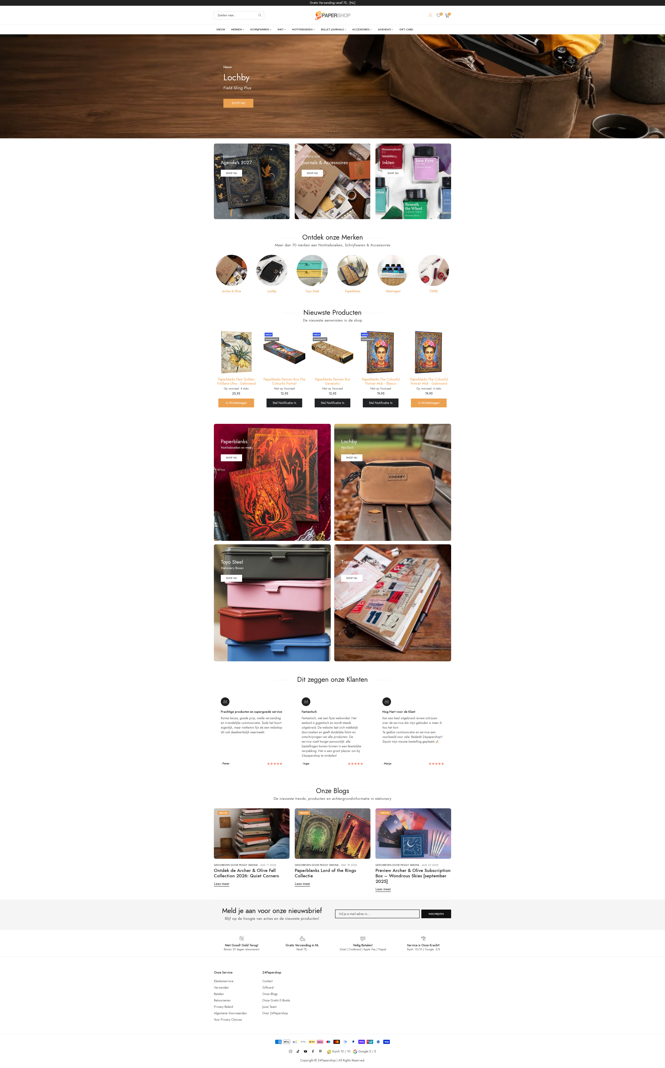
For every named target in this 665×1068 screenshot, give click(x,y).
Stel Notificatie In (236, 403)
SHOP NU (238, 103)
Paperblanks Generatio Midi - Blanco (428, 381)
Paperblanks (352, 291)
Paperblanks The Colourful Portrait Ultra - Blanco (333, 381)
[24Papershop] (332, 15)
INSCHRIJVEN (436, 914)
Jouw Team (269, 1007)
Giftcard (267, 987)
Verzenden (221, 987)
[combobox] (239, 15)
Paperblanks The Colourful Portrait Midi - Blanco (236, 381)
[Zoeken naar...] (260, 15)
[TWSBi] (433, 270)
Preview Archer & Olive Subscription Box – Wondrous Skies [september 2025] (413, 875)
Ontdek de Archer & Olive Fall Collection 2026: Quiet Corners (246, 873)
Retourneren (222, 1000)
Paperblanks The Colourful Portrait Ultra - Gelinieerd (381, 381)
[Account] (430, 15)
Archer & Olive (231, 291)
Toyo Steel (312, 291)
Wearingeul (393, 291)
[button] (326, 132)
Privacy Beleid (223, 1007)
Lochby (271, 291)
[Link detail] (252, 181)
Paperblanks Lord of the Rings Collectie (325, 873)
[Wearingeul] (393, 270)
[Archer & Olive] (231, 270)
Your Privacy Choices (228, 1019)
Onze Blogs (270, 994)
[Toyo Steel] (312, 270)
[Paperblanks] (352, 270)
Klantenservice (223, 981)
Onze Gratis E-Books (276, 1000)
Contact (267, 981)
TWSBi (433, 291)
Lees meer (221, 883)
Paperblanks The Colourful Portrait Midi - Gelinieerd (284, 381)
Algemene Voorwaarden (230, 1013)
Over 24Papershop (275, 1013)
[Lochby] (271, 270)
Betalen (219, 994)
